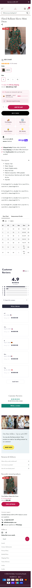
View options (10, 504)
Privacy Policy (4, 550)
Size (2, 75)
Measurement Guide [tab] (17, 216)
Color (3, 66)
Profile (3, 569)
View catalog (2, 8)
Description (5, 160)
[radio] (4, 220)
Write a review (15, 406)
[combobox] (27, 300)
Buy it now (15, 113)
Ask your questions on (13, 525)
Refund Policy (4, 554)
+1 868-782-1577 (9, 520)
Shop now (8, 447)
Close (29, 2)
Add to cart (18, 107)
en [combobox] (26, 271)
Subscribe (27, 539)
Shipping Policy (5, 558)
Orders (3, 565)
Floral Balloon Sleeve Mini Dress (9, 496)
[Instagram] (2, 532)
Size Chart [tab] (6, 216)
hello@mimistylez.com (10, 522)
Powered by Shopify (20, 574)
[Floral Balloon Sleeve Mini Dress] (10, 485)
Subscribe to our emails (8, 535)
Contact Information (6, 547)
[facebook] (6, 532)
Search (3, 543)
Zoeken (27, 12)
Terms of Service (5, 561)
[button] (9, 64)
